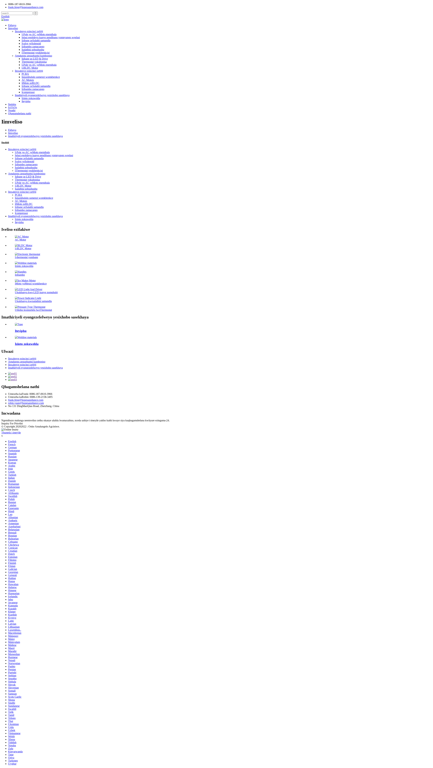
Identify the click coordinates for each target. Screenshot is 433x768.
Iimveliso (13, 28)
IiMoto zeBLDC (30, 83)
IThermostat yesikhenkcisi (36, 52)
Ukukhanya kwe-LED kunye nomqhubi (36, 292)
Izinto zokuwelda (31, 98)
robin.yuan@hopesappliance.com (26, 403)
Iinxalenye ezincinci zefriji (29, 31)
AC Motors (28, 80)
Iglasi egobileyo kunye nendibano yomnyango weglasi (51, 37)
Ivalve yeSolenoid (31, 43)
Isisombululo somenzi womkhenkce (41, 77)
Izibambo (20, 274)
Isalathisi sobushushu (33, 49)
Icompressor (28, 92)
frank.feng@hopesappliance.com (25, 400)
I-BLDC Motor (30, 67)
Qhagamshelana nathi (19, 113)
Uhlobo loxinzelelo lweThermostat (33, 309)
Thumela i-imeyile (11, 432)
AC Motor (20, 239)
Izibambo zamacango (33, 46)
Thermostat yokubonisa (34, 61)
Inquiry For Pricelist (12, 423)
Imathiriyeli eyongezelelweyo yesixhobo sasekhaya (42, 95)
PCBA (25, 73)
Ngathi (11, 110)
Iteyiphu (26, 101)
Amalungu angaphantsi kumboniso (33, 55)
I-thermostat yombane (26, 257)
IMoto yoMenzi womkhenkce (31, 283)
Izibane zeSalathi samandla (36, 40)
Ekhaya (12, 25)
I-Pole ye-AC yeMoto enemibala (39, 34)
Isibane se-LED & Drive (35, 58)
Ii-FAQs (12, 107)
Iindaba (12, 104)
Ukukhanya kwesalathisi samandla (33, 301)
